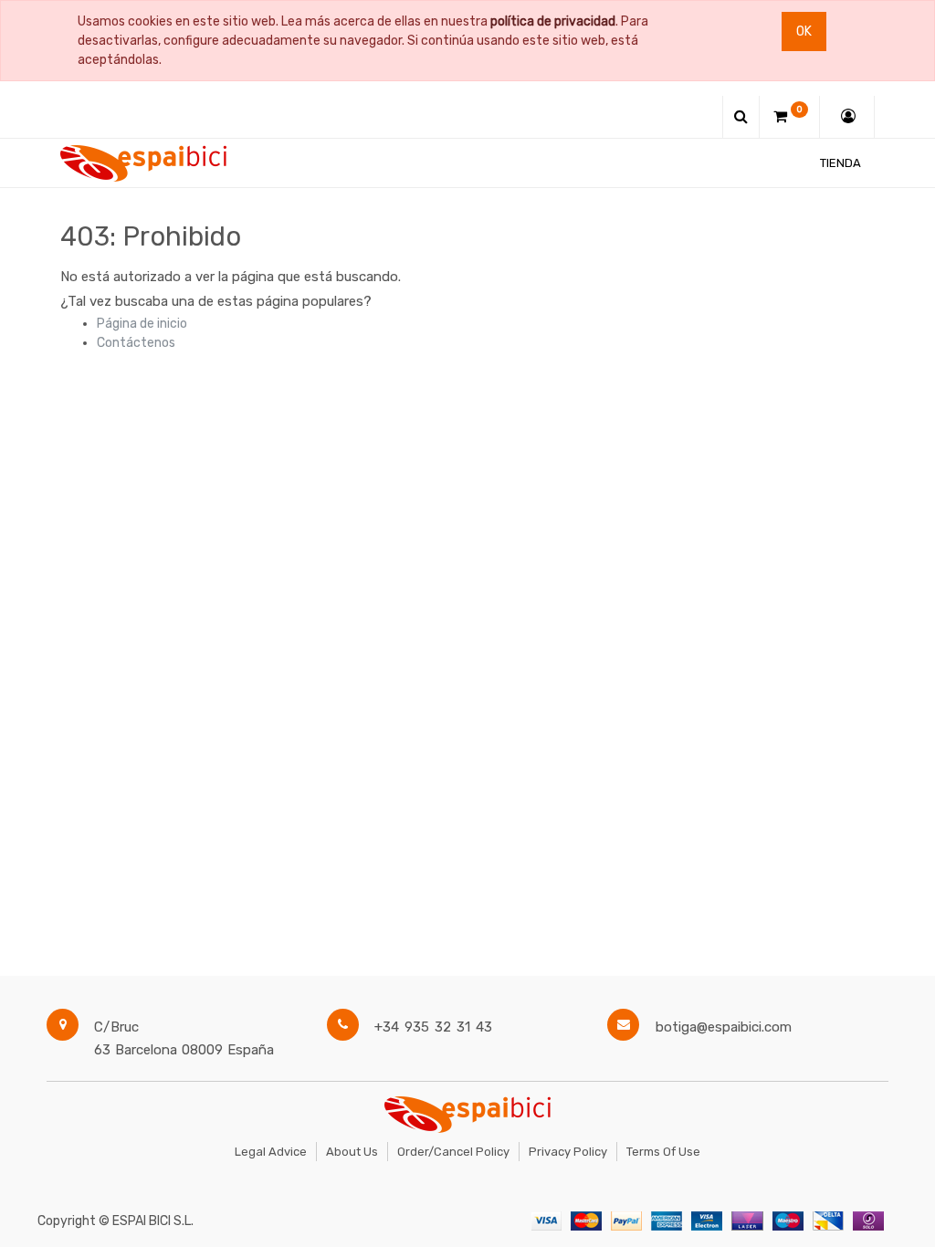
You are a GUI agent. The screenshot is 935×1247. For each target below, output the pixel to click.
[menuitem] (840, 162)
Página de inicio (142, 323)
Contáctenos (136, 343)
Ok (804, 31)
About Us (352, 1151)
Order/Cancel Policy (453, 1151)
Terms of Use (663, 1151)
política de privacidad (552, 21)
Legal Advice (271, 1151)
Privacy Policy (568, 1151)
